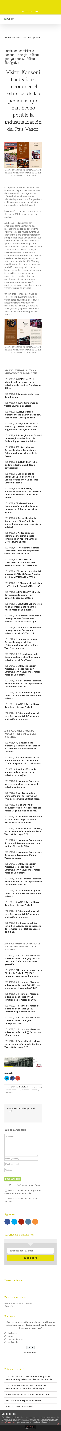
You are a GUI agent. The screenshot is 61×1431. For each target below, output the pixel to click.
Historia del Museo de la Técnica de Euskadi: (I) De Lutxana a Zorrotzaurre (22, 1032)
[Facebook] (14, 3)
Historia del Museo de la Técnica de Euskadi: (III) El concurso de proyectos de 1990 (22, 1008)
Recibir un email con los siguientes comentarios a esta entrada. (22, 1192)
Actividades (22, 1087)
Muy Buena (12, 1333)
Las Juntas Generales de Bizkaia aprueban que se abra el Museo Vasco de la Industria (23, 606)
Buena (10, 1336)
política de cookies (8, 1423)
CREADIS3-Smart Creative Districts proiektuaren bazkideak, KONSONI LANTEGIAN (20, 562)
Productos (8, 1093)
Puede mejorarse (15, 1339)
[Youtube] (27, 3)
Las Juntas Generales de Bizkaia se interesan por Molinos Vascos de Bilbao (23, 855)
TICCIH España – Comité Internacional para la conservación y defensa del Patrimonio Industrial (29, 1378)
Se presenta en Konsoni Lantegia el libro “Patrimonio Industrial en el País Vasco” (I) (22, 630)
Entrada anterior (13, 37)
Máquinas (25, 1090)
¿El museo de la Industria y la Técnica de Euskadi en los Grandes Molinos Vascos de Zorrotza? (22, 747)
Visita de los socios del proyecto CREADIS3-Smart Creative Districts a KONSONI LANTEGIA (22, 574)
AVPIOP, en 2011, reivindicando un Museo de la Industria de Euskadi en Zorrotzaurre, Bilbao (23, 383)
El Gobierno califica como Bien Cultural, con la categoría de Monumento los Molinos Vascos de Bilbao (22, 927)
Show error (8, 1306)
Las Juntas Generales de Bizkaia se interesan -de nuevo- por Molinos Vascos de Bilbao (23, 843)
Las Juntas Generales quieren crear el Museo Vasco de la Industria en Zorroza (21, 784)
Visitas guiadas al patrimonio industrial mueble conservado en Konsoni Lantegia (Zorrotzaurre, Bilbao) (20, 537)
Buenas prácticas (34, 1087)
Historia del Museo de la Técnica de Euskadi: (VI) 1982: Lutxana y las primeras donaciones (23, 973)
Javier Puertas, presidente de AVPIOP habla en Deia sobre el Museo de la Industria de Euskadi (22, 493)
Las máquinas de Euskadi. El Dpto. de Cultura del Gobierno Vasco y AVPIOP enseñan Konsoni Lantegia (21, 478)
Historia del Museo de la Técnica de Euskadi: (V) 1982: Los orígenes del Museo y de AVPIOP (22, 985)
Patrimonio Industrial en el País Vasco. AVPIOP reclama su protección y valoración (22, 716)
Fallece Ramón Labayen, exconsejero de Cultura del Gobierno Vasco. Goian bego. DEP (23, 831)
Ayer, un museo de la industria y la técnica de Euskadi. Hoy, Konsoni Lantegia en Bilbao (21, 426)
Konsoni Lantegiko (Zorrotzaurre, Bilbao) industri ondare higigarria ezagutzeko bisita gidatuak (22, 522)
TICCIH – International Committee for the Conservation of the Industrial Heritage (26, 1387)
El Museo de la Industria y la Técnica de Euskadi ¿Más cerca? (23, 584)
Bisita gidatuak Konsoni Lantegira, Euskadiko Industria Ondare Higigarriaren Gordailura (23, 438)
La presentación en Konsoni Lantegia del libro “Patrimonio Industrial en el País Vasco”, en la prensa (21, 644)
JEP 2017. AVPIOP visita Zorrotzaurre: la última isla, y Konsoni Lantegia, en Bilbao (22, 595)
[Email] (45, 3)
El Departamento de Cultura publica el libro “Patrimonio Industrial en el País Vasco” (22, 657)
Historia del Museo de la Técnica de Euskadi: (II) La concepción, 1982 (22, 1020)
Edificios (7, 1090)
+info (58, 1424)
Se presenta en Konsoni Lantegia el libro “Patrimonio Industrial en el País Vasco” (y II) (22, 618)
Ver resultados (31, 1352)
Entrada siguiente (32, 37)
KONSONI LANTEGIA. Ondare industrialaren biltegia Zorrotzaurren (21, 465)
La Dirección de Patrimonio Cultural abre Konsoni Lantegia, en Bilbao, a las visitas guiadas (21, 508)
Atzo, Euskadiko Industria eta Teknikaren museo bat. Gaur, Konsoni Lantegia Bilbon (22, 414)
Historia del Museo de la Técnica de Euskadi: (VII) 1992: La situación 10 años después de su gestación (22, 960)
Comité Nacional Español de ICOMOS (23, 1400)
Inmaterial (16, 1090)
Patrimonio (33, 1090)
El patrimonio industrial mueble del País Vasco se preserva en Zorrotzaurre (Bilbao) (23, 683)
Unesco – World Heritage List (20, 1406)
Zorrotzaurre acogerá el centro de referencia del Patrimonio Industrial (22, 695)
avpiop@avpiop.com (30, 11)
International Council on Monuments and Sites (28, 1394)
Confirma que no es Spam (28, 1185)
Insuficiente (12, 1342)
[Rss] (39, 3)
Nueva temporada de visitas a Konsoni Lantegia (21, 404)
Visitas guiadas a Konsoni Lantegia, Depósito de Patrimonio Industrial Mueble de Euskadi (20, 451)
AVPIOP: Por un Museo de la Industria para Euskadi (22, 706)
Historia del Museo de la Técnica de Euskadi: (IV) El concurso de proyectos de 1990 (22, 996)
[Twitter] (20, 3)
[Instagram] (33, 3)
